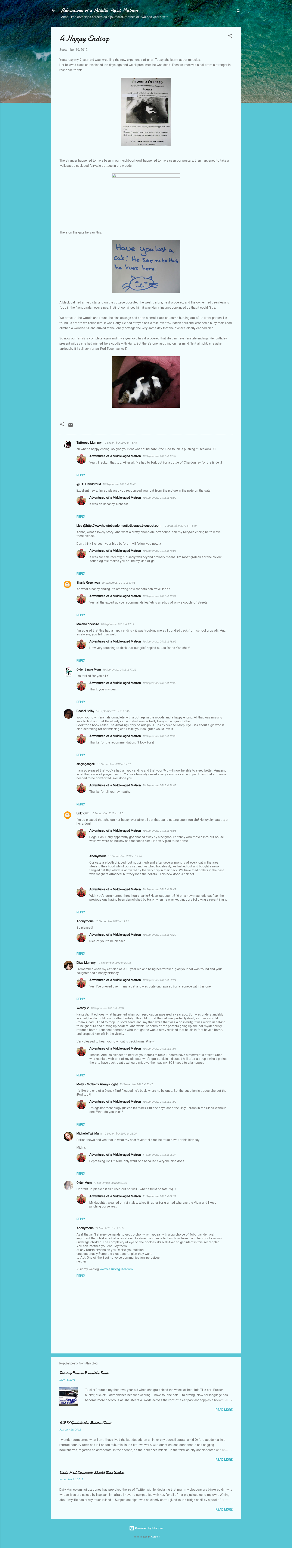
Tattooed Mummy (89, 443)
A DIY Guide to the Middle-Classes (85, 1423)
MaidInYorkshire (88, 624)
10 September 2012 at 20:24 (159, 980)
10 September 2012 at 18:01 (159, 550)
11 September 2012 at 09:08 (110, 1182)
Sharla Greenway (88, 582)
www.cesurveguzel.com (116, 1269)
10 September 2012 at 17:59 (159, 456)
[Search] (238, 11)
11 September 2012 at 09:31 (159, 1196)
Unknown (83, 813)
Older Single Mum (89, 669)
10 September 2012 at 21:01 (159, 1048)
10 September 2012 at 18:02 (159, 641)
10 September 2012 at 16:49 (180, 525)
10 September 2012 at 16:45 (120, 442)
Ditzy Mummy (86, 963)
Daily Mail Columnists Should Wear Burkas (91, 1472)
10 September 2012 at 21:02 (159, 1101)
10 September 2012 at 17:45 (113, 711)
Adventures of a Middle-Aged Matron (99, 10)
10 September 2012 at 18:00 (159, 497)
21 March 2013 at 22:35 (109, 1228)
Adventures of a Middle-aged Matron (115, 456)
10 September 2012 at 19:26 (125, 856)
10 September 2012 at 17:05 (118, 582)
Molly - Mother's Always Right (97, 1084)
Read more (224, 1410)
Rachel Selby (85, 711)
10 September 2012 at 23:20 (120, 1133)
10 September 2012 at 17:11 (117, 624)
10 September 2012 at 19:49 (159, 889)
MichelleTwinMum (89, 1133)
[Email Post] (70, 426)
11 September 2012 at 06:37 (159, 1154)
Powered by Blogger (148, 1528)
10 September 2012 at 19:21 (112, 921)
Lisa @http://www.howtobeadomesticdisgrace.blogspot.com (119, 526)
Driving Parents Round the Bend (83, 1373)
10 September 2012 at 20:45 (136, 1084)
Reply (81, 475)
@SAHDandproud (89, 484)
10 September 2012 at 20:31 (107, 1008)
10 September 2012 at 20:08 (114, 962)
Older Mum (84, 1183)
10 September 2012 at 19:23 (159, 934)
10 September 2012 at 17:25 (119, 669)
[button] (230, 36)
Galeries (155, 1536)
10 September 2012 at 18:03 (159, 736)
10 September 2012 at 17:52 (114, 764)
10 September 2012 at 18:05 (159, 830)
